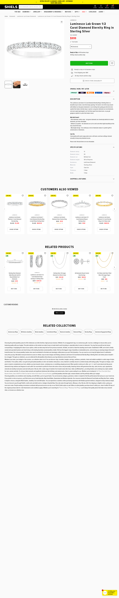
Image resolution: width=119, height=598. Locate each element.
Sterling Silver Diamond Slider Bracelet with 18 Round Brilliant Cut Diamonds (15, 276)
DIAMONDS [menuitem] (26, 12)
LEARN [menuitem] (101, 12)
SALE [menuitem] (83, 12)
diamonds (12, 16)
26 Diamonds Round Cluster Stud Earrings (82, 274)
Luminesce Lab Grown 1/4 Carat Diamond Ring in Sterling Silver (81, 219)
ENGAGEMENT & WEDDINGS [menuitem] (52, 12)
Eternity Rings (88, 332)
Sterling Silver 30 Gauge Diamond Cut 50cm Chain (59, 274)
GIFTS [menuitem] (77, 12)
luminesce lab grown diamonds (26, 16)
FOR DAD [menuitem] (17, 12)
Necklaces (72, 388)
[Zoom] (61, 21)
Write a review (59, 313)
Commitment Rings (52, 332)
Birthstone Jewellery (26, 332)
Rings (78, 388)
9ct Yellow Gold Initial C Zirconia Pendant (41, 374)
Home (6, 16)
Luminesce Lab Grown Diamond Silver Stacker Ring (59, 218)
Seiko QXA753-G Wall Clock (20, 374)
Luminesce (14, 215)
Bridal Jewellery (39, 332)
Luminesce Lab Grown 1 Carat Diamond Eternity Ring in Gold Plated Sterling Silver (37, 219)
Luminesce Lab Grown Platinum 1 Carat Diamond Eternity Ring (14, 219)
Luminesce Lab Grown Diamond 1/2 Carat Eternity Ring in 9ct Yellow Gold (104, 219)
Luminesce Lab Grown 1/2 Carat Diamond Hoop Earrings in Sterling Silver (37, 277)
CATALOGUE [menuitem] (93, 12)
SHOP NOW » (60, 3)
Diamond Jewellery (65, 332)
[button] (6, 209)
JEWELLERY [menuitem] (36, 12)
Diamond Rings (77, 332)
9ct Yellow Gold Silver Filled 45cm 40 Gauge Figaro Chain (104, 275)
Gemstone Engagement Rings (103, 332)
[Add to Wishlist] (23, 196)
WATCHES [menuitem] (68, 12)
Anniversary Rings (13, 332)
